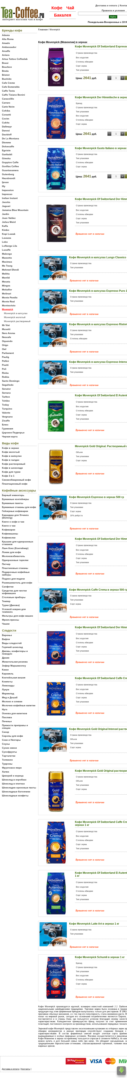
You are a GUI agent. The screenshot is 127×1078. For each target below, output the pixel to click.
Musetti (6, 329)
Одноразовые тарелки (15, 560)
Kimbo (5, 230)
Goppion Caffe (10, 162)
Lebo (5, 242)
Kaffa (5, 226)
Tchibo (6, 400)
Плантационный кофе (14, 483)
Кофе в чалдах (10, 460)
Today (5, 404)
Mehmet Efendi (10, 269)
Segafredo (8, 385)
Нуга (4, 709)
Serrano (6, 392)
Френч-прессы (10, 619)
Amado (6, 43)
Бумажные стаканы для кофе (19, 507)
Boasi (5, 63)
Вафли (6, 639)
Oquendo (7, 341)
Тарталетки (8, 755)
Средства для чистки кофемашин (14, 592)
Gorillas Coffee (10, 166)
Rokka (5, 377)
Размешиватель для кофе (17, 582)
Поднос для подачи (13, 578)
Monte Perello (10, 297)
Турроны (7, 763)
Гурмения (7, 428)
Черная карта (10, 436)
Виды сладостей (12, 643)
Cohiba (6, 110)
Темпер (6, 601)
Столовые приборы (13, 597)
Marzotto (7, 257)
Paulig (5, 357)
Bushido (7, 79)
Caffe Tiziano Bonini (13, 94)
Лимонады (8, 685)
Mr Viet (6, 325)
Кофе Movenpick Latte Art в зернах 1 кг (94, 923)
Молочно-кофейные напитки (18, 705)
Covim (5, 118)
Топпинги (7, 759)
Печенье (7, 721)
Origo (5, 345)
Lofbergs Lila (9, 246)
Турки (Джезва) (11, 605)
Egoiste (6, 150)
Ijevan (5, 182)
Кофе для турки (11, 471)
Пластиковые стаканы (15, 568)
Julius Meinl (9, 222)
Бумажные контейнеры (15, 499)
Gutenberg (8, 174)
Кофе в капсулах (12, 456)
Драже (5, 657)
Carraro (6, 102)
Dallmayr (7, 126)
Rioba (5, 373)
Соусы (6, 744)
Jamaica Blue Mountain (15, 210)
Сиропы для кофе (12, 736)
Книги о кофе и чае (13, 521)
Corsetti (6, 114)
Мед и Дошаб (10, 697)
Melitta (6, 273)
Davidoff (7, 134)
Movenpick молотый (14, 317)
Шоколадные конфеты (15, 795)
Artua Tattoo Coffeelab (15, 59)
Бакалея (62, 15)
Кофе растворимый (13, 464)
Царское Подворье (13, 432)
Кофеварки (8, 529)
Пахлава (7, 717)
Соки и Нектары (11, 740)
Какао (5, 669)
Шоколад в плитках (13, 783)
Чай (70, 7)
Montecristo (9, 305)
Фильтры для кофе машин (17, 615)
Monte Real (8, 301)
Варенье (7, 635)
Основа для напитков (14, 713)
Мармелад (8, 693)
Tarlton (6, 396)
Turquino (7, 408)
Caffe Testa (8, 90)
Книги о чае (9, 525)
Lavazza (6, 238)
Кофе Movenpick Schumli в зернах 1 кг (100, 957)
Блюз (5, 424)
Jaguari (6, 206)
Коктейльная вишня (13, 677)
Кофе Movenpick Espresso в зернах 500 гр (96, 497)
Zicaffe (6, 420)
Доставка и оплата (106, 5)
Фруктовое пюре (12, 767)
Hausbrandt (8, 178)
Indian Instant (10, 198)
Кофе (56, 7)
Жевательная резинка (15, 661)
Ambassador (9, 47)
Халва (5, 771)
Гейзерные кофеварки (15, 511)
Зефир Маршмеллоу (14, 665)
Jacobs (6, 202)
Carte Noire (8, 106)
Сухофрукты (9, 751)
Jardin (5, 214)
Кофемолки (9, 537)
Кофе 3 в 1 (8, 475)
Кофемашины (10, 533)
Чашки (6, 623)
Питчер (6, 564)
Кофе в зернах (10, 448)
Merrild (6, 277)
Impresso (7, 194)
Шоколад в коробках (14, 779)
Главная (43, 29)
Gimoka (6, 158)
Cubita (5, 122)
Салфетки (8, 586)
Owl (4, 349)
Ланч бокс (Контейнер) (15, 548)
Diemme (6, 142)
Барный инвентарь (13, 495)
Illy (3, 186)
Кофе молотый (11, 452)
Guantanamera (10, 170)
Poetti (5, 365)
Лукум (5, 689)
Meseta (6, 281)
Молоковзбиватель (13, 556)
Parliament (8, 353)
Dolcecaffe (8, 146)
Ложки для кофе (11, 552)
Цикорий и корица (12, 775)
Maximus (7, 261)
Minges (6, 285)
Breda (5, 71)
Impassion (8, 190)
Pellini (5, 361)
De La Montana (10, 138)
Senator (6, 388)
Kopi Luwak (8, 234)
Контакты (25, 1069)
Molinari (6, 293)
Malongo (7, 253)
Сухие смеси (9, 747)
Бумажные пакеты (12, 503)
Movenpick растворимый (17, 321)
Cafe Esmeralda (11, 86)
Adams (6, 35)
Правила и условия (113, 10)
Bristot (6, 75)
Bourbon (7, 67)
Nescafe (6, 337)
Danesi (6, 130)
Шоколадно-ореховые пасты (19, 787)
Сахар (5, 732)
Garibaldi (7, 154)
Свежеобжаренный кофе (16, 479)
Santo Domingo (11, 381)
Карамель (8, 673)
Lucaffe (6, 250)
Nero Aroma (8, 333)
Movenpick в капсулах (15, 313)
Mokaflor (7, 289)
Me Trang (7, 265)
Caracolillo (8, 98)
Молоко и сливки (12, 701)
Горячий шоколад (12, 647)
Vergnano (7, 416)
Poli (4, 369)
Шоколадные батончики (16, 791)
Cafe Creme (8, 83)
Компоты (7, 681)
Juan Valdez (9, 218)
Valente (6, 412)
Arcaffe (6, 51)
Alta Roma (8, 39)
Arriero (6, 55)
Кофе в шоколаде (12, 468)
